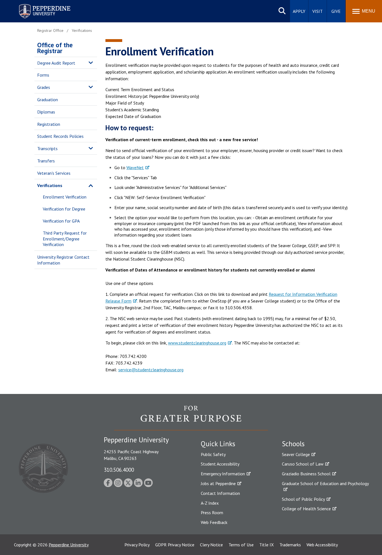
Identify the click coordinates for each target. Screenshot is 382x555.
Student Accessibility (220, 464)
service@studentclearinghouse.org (150, 369)
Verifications (49, 185)
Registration (48, 124)
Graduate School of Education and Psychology (325, 483)
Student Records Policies (60, 136)
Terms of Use (241, 544)
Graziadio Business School (306, 473)
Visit (317, 11)
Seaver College (296, 454)
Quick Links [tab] (218, 443)
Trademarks (290, 544)
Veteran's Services (53, 173)
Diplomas (46, 112)
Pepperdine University (37, 5)
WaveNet (135, 167)
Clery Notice (211, 544)
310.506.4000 (119, 469)
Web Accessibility (322, 544)
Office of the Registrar (55, 48)
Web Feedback (214, 522)
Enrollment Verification (64, 197)
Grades (43, 87)
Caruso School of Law (303, 464)
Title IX (266, 544)
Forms (43, 75)
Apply (299, 11)
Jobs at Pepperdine (218, 483)
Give (336, 11)
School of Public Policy (303, 499)
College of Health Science (306, 508)
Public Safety (213, 454)
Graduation (47, 99)
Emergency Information (223, 473)
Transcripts (47, 148)
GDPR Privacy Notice (174, 544)
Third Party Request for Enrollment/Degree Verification (65, 238)
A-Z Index (210, 503)
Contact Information (220, 493)
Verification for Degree (64, 209)
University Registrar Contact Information (63, 260)
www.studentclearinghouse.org (197, 343)
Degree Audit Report (56, 63)
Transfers (46, 161)
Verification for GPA (61, 221)
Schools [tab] (293, 443)
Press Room (212, 512)
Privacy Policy (137, 544)
